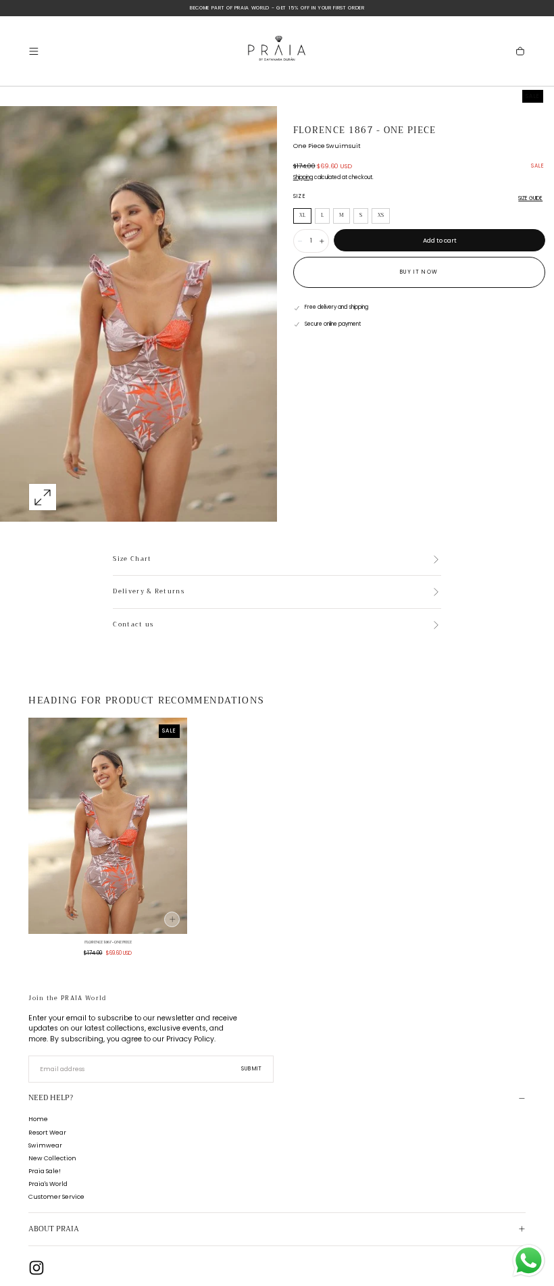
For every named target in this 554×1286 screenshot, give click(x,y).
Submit (252, 1068)
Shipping (303, 177)
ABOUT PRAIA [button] (53, 1228)
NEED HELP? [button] (50, 1097)
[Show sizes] (172, 919)
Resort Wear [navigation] (47, 1132)
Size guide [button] (530, 198)
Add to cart (440, 240)
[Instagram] (36, 1268)
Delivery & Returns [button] (148, 592)
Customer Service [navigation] (56, 1196)
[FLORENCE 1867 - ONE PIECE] (107, 826)
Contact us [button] (133, 625)
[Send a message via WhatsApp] (528, 1260)
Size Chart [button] (132, 559)
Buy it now (419, 272)
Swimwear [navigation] (45, 1145)
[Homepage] (277, 51)
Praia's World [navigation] (48, 1183)
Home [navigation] (38, 1118)
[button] (33, 51)
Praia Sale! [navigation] (44, 1170)
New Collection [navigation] (52, 1158)
